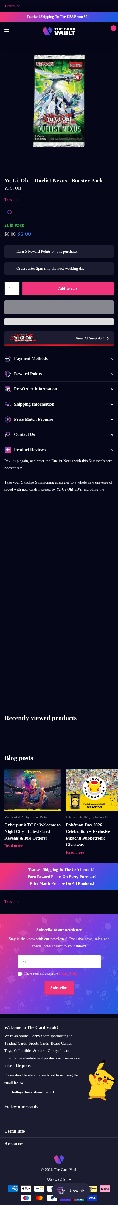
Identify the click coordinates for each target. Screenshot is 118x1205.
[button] (59, 307)
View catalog (7, 31)
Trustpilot (12, 6)
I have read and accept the (51, 974)
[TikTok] (30, 1116)
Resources (13, 1143)
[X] (17, 1116)
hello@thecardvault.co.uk (33, 1092)
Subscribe (59, 988)
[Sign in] (102, 31)
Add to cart (67, 288)
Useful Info (14, 1131)
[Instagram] (6, 1116)
